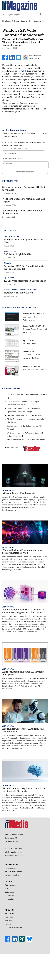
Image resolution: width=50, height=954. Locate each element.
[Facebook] (8, 941)
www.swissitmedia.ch (14, 855)
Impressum (9, 895)
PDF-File (25, 71)
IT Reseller (9, 899)
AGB (6, 888)
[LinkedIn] (15, 941)
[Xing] (22, 941)
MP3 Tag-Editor (29, 343)
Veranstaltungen (12, 875)
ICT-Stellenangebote (13, 927)
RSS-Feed (9, 917)
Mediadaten (10, 868)
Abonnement (10, 885)
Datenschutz (10, 892)
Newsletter (9, 913)
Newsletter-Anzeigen (13, 871)
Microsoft (15, 85)
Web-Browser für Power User (35, 370)
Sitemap (8, 920)
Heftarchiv (9, 924)
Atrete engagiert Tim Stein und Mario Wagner (26, 440)
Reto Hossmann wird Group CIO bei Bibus (24, 415)
